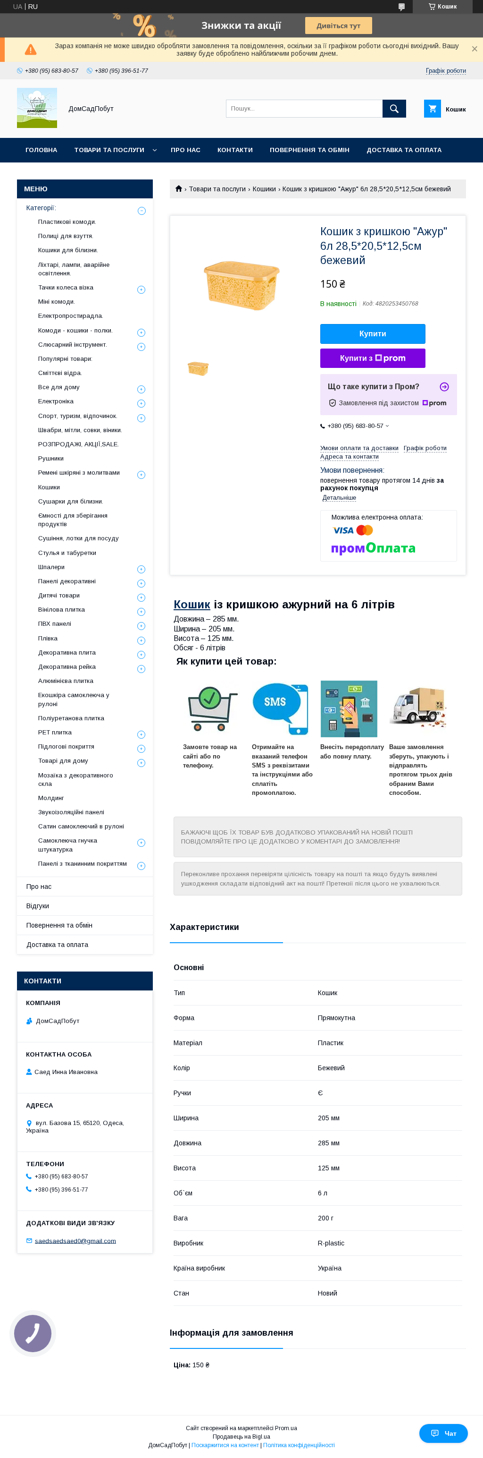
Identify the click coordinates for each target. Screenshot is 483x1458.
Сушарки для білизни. (70, 501)
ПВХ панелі (54, 623)
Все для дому (59, 387)
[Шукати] (394, 109)
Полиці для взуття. (65, 235)
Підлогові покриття (66, 746)
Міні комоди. (56, 301)
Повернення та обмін (310, 149)
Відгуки (37, 906)
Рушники (51, 458)
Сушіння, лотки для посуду (78, 538)
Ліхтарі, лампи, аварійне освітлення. (73, 269)
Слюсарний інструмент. (72, 344)
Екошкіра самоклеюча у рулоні (73, 699)
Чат (451, 1433)
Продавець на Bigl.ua (241, 1436)
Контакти (235, 149)
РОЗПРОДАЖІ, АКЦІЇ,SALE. (78, 444)
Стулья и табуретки (67, 552)
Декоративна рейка (67, 666)
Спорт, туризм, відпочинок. (77, 415)
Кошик (192, 604)
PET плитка (55, 732)
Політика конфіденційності (299, 1445)
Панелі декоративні (67, 581)
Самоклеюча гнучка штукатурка (67, 845)
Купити (372, 334)
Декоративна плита (67, 652)
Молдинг (51, 797)
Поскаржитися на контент (225, 1445)
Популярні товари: (65, 358)
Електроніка (56, 401)
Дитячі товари (59, 595)
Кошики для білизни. (68, 250)
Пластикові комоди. (67, 221)
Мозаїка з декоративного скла (75, 779)
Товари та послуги (109, 149)
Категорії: (41, 208)
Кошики (264, 189)
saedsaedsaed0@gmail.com (75, 1240)
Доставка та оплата (403, 149)
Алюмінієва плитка (65, 680)
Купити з (356, 358)
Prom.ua (286, 1428)
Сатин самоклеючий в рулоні (81, 826)
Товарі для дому (63, 760)
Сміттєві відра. (60, 372)
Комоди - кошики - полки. (75, 330)
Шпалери (51, 567)
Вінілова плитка (61, 609)
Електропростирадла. (70, 315)
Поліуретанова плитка (71, 718)
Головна (41, 149)
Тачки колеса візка (65, 287)
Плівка (48, 638)
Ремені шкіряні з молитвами (79, 472)
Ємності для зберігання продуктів (73, 520)
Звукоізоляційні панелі (71, 812)
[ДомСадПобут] (37, 125)
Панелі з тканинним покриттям (82, 863)
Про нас (185, 149)
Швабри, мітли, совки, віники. (80, 430)
